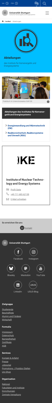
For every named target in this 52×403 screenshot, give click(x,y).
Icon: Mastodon (26, 268)
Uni (3, 3)
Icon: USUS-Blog (33, 285)
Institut (8, 21)
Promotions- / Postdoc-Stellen (16, 368)
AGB (4, 345)
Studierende (7, 309)
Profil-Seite (16, 189)
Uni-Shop (6, 371)
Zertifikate (6, 342)
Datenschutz (8, 335)
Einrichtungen (8, 391)
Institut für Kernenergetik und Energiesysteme (2, 21)
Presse (5, 361)
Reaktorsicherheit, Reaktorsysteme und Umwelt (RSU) (25, 134)
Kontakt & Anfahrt (10, 358)
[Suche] (44, 3)
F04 (12, 3)
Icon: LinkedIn (18, 285)
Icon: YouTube (41, 268)
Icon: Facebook (18, 252)
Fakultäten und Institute (13, 387)
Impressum (7, 332)
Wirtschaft (7, 319)
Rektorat (6, 384)
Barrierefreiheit (9, 338)
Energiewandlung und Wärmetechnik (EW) (26, 126)
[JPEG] (26, 88)
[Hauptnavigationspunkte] (47, 13)
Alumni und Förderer (11, 316)
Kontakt (28, 227)
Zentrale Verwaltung (11, 394)
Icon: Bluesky (11, 268)
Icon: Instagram (34, 252)
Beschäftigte (8, 312)
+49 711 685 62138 (20, 194)
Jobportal (6, 365)
